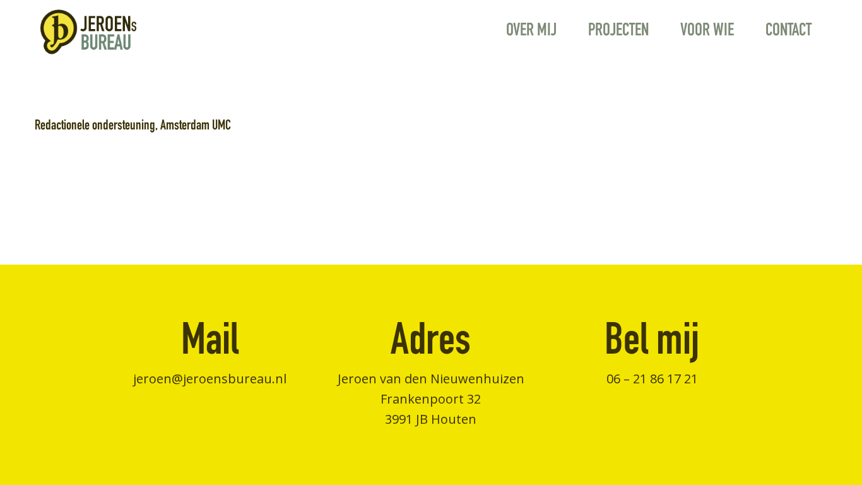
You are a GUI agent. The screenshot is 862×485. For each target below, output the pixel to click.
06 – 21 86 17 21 (652, 378)
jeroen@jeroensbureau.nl (209, 378)
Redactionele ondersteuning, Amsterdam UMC (133, 126)
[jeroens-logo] (88, 31)
